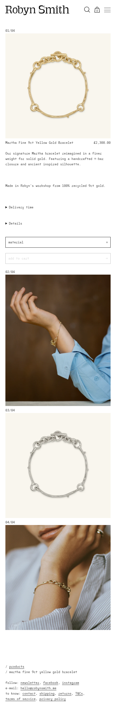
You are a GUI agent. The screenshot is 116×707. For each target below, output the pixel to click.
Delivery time (21, 207)
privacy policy (52, 699)
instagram (70, 683)
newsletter (30, 683)
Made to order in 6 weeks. (29, 207)
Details (15, 223)
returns (64, 693)
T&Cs (79, 693)
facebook (50, 683)
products (16, 666)
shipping (46, 693)
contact (29, 693)
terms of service (20, 699)
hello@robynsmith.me (38, 688)
